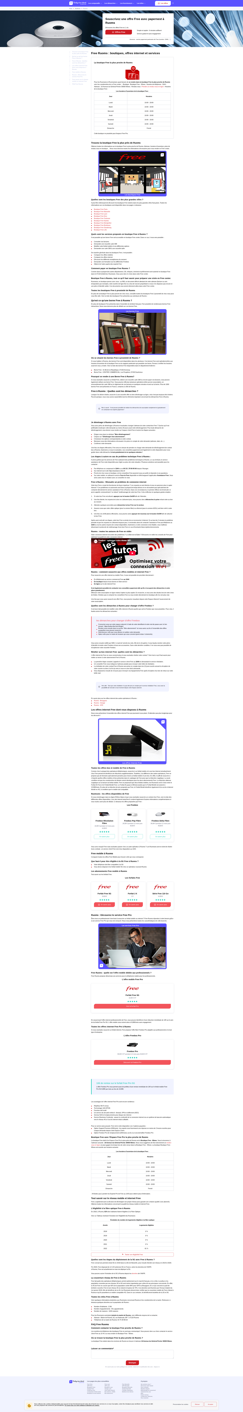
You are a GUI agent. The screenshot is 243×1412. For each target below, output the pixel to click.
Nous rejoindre (144, 1398)
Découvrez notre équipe (147, 1385)
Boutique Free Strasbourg (102, 227)
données (135, 1273)
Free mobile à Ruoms (79, 72)
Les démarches (110, 3)
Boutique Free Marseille (102, 211)
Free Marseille (125, 1384)
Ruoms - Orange (99, 703)
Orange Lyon (108, 1388)
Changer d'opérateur (127, 1390)
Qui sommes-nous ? (146, 1384)
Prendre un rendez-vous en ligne (153, 86)
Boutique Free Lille (100, 230)
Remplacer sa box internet (94, 1393)
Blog (142, 1393)
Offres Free (120, 32)
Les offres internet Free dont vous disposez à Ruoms (79, 67)
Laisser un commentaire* (102, 1348)
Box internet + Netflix (110, 1392)
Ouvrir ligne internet (110, 1390)
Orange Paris (90, 1388)
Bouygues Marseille (127, 1387)
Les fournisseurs (126, 3)
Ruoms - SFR (98, 705)
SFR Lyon (107, 1385)
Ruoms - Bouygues (100, 700)
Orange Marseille (126, 1388)
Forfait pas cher (91, 1390)
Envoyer (132, 1363)
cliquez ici (157, 1367)
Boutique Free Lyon (100, 214)
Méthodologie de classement (148, 1390)
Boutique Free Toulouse (102, 218)
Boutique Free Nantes (101, 221)
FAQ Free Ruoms (77, 84)
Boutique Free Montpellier (102, 223)
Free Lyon (107, 1384)
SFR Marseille (125, 1385)
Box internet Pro (109, 1393)
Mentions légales (145, 1388)
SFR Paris (89, 1385)
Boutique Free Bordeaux (102, 225)
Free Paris (89, 1384)
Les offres (164, 3)
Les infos (140, 3)
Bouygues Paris (91, 1387)
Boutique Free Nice (100, 216)
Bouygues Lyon (109, 1387)
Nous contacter (145, 1387)
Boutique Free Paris (100, 209)
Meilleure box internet (127, 1392)
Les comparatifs (94, 3)
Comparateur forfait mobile (94, 1392)
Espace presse (144, 1395)
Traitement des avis (146, 1392)
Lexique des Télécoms (146, 1396)
